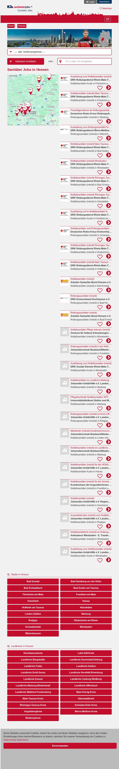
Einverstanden (60, 746)
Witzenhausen (33, 633)
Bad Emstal (33, 581)
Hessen (22, 26)
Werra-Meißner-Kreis (86, 711)
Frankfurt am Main (86, 594)
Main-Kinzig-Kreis (86, 692)
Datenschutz (9, 740)
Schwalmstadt (33, 627)
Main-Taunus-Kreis (33, 698)
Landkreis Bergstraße (33, 659)
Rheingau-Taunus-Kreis (33, 705)
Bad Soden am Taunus (86, 588)
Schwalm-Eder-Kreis (86, 705)
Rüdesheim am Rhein (86, 620)
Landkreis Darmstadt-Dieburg (86, 659)
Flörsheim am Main (33, 594)
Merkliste (107, 8)
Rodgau (33, 620)
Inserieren (104, 1)
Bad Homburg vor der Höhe (86, 581)
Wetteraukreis (33, 718)
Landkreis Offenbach (86, 685)
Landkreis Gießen (86, 666)
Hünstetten (86, 607)
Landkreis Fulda (33, 666)
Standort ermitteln (25, 61)
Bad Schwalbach (33, 588)
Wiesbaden (86, 627)
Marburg (86, 614)
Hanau (86, 601)
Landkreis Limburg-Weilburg (86, 679)
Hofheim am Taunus (33, 607)
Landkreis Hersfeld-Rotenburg (86, 672)
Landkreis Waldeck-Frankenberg (33, 692)
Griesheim (33, 601)
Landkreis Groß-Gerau (33, 672)
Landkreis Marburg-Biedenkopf (33, 685)
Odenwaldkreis (86, 698)
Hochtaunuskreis (33, 653)
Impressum (22, 740)
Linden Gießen (33, 614)
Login (92, 2)
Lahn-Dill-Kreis (86, 653)
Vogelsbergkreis (33, 711)
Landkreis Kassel (33, 679)
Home (11, 26)
